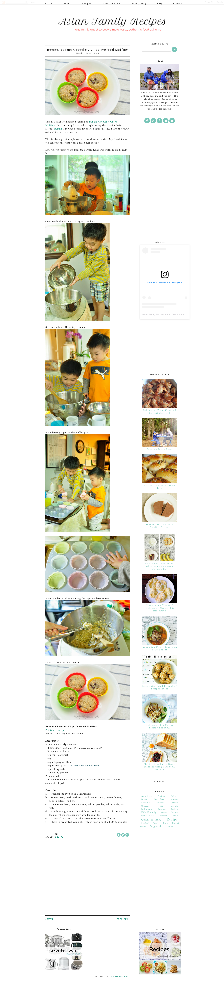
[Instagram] (153, 120)
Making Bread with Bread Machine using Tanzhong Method (159, 766)
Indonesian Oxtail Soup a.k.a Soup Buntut (160, 648)
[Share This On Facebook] (119, 835)
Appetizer (146, 795)
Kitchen (164, 812)
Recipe (59, 837)
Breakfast (159, 799)
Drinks (174, 802)
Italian (174, 809)
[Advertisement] (159, 187)
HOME (48, 3)
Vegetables (157, 826)
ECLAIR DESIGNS (119, 976)
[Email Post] (55, 834)
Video (171, 826)
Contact (178, 3)
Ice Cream (169, 805)
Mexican (163, 815)
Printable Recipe (54, 730)
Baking (174, 796)
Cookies (174, 799)
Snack (156, 823)
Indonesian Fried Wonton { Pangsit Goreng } (159, 411)
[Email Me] (166, 120)
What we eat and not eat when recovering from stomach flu (159, 566)
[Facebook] (147, 120)
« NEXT (49, 919)
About (67, 3)
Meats (174, 812)
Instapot (162, 809)
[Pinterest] (159, 120)
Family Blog (139, 3)
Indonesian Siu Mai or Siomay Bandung (159, 726)
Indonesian (147, 808)
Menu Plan (147, 815)
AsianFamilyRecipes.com (156, 314)
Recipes (87, 3)
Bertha (58, 128)
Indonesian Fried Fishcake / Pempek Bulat (159, 687)
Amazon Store (112, 3)
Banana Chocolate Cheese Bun (160, 487)
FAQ (159, 3)
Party (175, 815)
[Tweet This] (123, 835)
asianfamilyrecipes (184, 314)
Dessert (146, 802)
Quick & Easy (151, 819)
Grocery (145, 805)
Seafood (145, 823)
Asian (161, 796)
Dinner (160, 802)
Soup (165, 822)
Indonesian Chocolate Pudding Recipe (159, 526)
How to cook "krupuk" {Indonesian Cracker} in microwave (159, 608)
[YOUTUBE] (172, 120)
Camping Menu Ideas (159, 449)
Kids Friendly (148, 812)
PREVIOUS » (123, 919)
